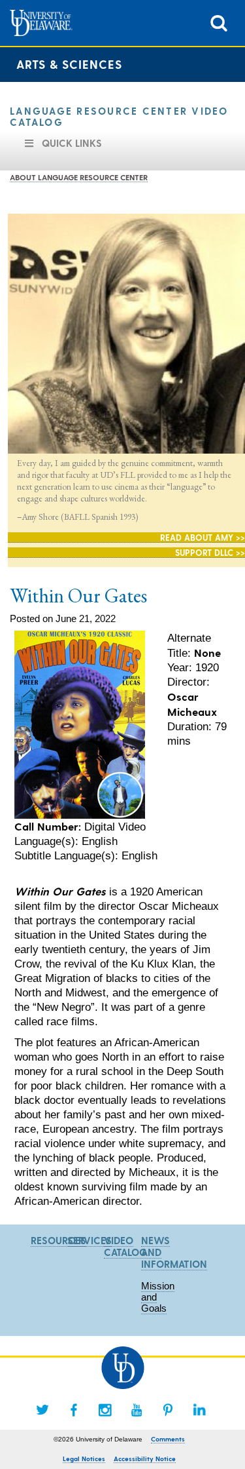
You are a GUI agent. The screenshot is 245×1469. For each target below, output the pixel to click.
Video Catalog (125, 1246)
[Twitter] (42, 1410)
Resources (58, 1240)
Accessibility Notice (145, 1458)
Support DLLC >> (210, 552)
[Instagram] (105, 1410)
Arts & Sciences (69, 64)
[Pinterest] (168, 1410)
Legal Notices (84, 1458)
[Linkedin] (199, 1410)
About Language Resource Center (79, 177)
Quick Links (72, 143)
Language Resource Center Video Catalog (119, 116)
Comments (168, 1439)
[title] (218, 22)
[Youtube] (136, 1410)
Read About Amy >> (202, 537)
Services (89, 1240)
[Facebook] (73, 1410)
